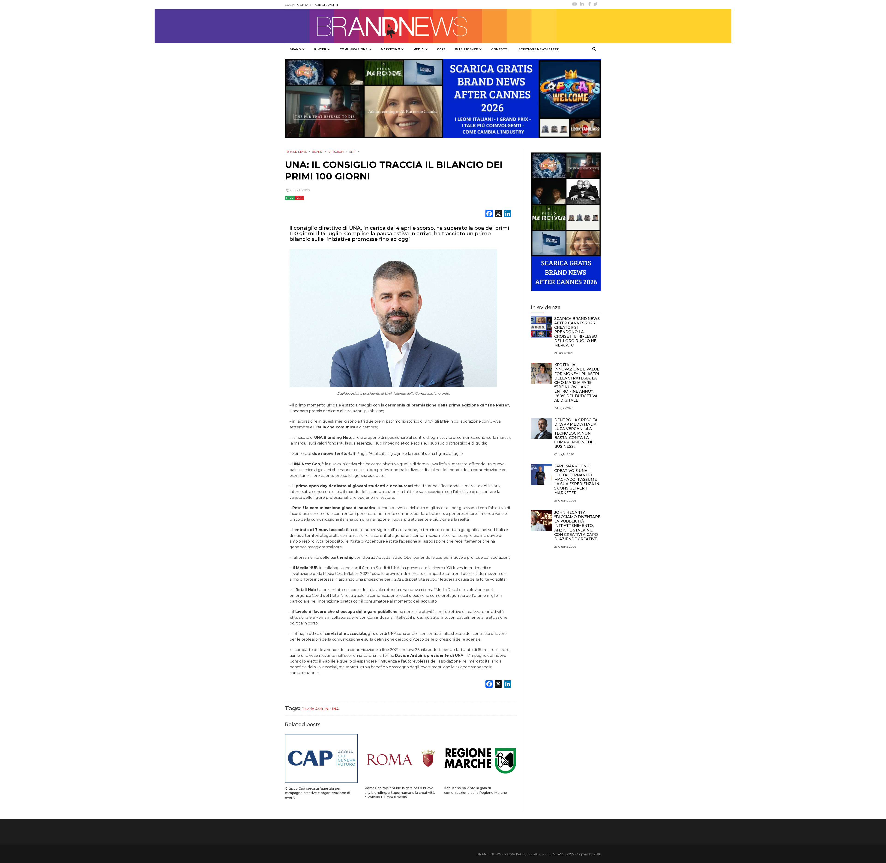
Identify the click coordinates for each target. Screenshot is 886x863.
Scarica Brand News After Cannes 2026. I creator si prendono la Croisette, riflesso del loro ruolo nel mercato (577, 332)
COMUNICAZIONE (354, 49)
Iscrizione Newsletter (538, 49)
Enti (299, 197)
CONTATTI (304, 4)
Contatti (499, 49)
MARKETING (390, 49)
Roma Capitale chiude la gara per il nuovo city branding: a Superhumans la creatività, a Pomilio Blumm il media (400, 792)
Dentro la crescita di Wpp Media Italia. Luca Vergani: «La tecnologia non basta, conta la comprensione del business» (576, 433)
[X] (498, 214)
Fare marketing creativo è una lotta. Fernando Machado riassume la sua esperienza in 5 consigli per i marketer (576, 479)
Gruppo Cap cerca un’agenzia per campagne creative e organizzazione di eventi (317, 793)
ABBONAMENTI (326, 4)
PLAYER (320, 49)
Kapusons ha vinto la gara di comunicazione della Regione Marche (475, 790)
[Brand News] (420, 26)
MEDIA (418, 49)
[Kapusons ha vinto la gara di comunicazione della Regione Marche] (480, 758)
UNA (334, 709)
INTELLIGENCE (466, 49)
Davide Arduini (315, 709)
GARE (441, 49)
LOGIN (290, 4)
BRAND (295, 49)
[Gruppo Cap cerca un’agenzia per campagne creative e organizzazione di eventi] (321, 758)
